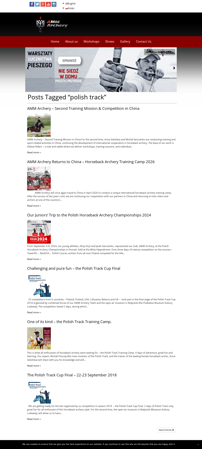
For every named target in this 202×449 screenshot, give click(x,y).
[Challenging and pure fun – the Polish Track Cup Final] (39, 296)
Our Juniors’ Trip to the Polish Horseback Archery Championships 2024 (89, 215)
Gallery (125, 41)
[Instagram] (54, 4)
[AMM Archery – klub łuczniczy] (50, 24)
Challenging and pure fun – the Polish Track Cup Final (73, 268)
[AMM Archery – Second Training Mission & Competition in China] (39, 136)
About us (71, 41)
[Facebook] (32, 4)
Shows (109, 41)
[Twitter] (37, 4)
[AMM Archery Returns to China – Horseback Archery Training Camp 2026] (39, 189)
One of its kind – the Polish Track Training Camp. (69, 321)
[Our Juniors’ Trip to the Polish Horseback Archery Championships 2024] (39, 242)
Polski (71, 8)
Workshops (91, 41)
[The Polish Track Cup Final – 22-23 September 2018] (39, 402)
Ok (178, 444)
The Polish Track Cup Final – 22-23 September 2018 (72, 374)
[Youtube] (48, 4)
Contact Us (143, 41)
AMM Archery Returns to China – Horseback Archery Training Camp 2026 (91, 161)
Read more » (34, 152)
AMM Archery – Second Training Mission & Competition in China (83, 108)
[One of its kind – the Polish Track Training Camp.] (39, 349)
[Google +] (43, 4)
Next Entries (165, 429)
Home (55, 41)
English (72, 3)
